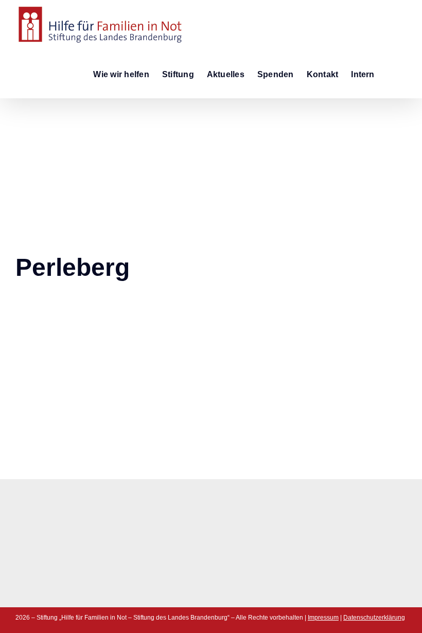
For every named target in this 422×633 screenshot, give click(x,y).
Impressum (323, 617)
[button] (391, 73)
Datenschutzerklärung (374, 617)
